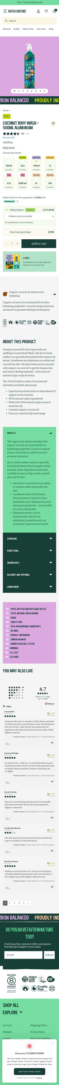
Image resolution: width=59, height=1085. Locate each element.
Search (12, 21)
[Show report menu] (52, 743)
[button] (14, 91)
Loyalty (7, 1038)
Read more (9, 147)
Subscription (32, 210)
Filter (9, 706)
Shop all (6, 29)
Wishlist (7, 1032)
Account (7, 1025)
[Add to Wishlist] (53, 123)
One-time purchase (32, 232)
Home (6, 110)
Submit (49, 955)
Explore (10, 1012)
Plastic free (28, 29)
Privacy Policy (37, 1032)
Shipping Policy (38, 1025)
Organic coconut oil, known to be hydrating (26, 294)
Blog (51, 29)
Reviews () (9, 137)
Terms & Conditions (40, 1038)
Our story (41, 29)
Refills (16, 29)
